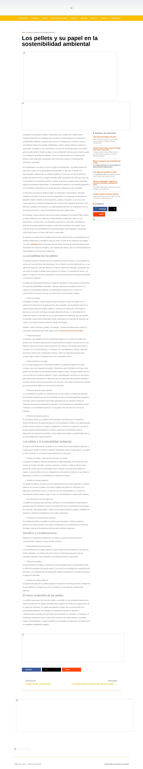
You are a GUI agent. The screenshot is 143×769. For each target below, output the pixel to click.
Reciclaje (94, 18)
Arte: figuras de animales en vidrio (104, 172)
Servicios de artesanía (58, 18)
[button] (100, 209)
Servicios (104, 18)
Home (23, 32)
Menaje (44, 18)
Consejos (73, 18)
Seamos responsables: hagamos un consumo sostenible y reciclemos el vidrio (105, 183)
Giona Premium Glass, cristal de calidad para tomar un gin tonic (106, 149)
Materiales (35, 18)
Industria (84, 18)
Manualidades (116, 18)
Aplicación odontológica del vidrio (104, 137)
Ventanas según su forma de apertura (105, 194)
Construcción (23, 18)
